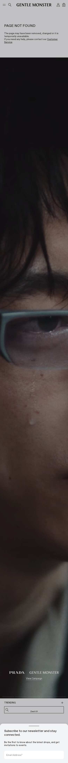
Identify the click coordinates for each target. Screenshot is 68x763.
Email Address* (14, 750)
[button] (34, 381)
